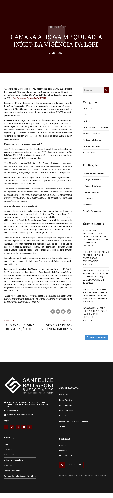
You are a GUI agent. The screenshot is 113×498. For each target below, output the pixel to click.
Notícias (61, 27)
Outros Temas (91, 198)
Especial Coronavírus (92, 211)
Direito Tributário (65, 400)
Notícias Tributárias (91, 146)
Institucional (63, 445)
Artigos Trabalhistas (93, 179)
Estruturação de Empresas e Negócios (73, 421)
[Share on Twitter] (58, 311)
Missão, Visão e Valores (68, 456)
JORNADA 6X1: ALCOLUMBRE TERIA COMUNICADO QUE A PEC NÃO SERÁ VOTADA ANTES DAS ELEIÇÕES (95, 236)
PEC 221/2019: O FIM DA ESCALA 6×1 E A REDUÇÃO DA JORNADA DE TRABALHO (95, 312)
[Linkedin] (12, 427)
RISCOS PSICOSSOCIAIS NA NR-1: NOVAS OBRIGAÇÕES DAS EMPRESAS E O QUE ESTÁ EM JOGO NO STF (96, 275)
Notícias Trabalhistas (92, 140)
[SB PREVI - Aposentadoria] (29, 427)
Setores (62, 426)
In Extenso (87, 205)
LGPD (48, 27)
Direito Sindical (65, 416)
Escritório (63, 451)
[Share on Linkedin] (63, 311)
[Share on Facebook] (52, 311)
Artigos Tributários (93, 186)
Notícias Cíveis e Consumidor (95, 127)
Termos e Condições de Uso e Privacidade (20, 476)
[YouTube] (23, 427)
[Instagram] (18, 427)
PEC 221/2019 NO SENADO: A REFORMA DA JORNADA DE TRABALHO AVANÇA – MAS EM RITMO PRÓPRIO (95, 294)
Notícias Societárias (91, 133)
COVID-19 (87, 108)
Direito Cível (64, 395)
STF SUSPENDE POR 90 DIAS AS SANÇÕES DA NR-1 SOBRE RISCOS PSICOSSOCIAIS (96, 256)
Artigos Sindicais (92, 192)
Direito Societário (65, 405)
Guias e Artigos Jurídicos (93, 173)
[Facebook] (6, 427)
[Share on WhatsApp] (69, 311)
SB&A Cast (8, 465)
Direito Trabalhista (66, 411)
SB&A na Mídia (89, 152)
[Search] (106, 90)
